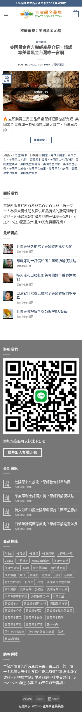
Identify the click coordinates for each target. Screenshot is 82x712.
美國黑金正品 (13, 617)
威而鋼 (46, 575)
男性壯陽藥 (58, 155)
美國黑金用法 (55, 617)
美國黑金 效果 (38, 159)
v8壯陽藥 (48, 553)
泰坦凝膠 (10, 589)
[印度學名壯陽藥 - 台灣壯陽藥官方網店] (41, 14)
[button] (6, 14)
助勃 (26, 567)
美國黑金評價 (28, 173)
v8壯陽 (33, 553)
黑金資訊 (41, 42)
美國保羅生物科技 (16, 596)
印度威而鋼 (58, 567)
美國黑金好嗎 (58, 603)
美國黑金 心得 (18, 159)
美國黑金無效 (34, 617)
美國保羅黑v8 (40, 596)
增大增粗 (10, 575)
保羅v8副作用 (41, 560)
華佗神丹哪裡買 (14, 631)
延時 (57, 575)
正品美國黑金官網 (58, 582)
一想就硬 (22, 560)
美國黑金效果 (37, 168)
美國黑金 (58, 596)
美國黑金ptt (12, 603)
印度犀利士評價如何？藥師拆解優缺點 (46, 261)
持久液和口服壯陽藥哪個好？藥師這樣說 (46, 277)
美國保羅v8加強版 (31, 589)
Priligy (8, 553)
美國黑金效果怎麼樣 (59, 610)
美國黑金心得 (13, 610)
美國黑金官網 (51, 164)
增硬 (23, 575)
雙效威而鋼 (12, 638)
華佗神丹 (52, 624)
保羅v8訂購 (61, 560)
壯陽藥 (43, 155)
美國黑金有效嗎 (59, 168)
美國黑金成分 (34, 610)
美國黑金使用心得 (61, 159)
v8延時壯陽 (65, 553)
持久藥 (29, 582)
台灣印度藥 (57, 64)
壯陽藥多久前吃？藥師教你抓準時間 (44, 246)
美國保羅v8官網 (57, 589)
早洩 (40, 582)
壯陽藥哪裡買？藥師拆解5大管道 (41, 311)
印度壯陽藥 (40, 567)
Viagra (9, 560)
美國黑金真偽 (13, 624)
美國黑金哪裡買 (30, 164)
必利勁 (68, 575)
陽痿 (61, 631)
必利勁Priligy (13, 582)
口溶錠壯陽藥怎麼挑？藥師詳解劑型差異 (46, 295)
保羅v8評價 (12, 567)
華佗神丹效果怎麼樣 (41, 631)
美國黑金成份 (17, 168)
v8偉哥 (20, 553)
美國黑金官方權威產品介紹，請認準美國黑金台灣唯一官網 (41, 50)
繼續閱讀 (41, 140)
